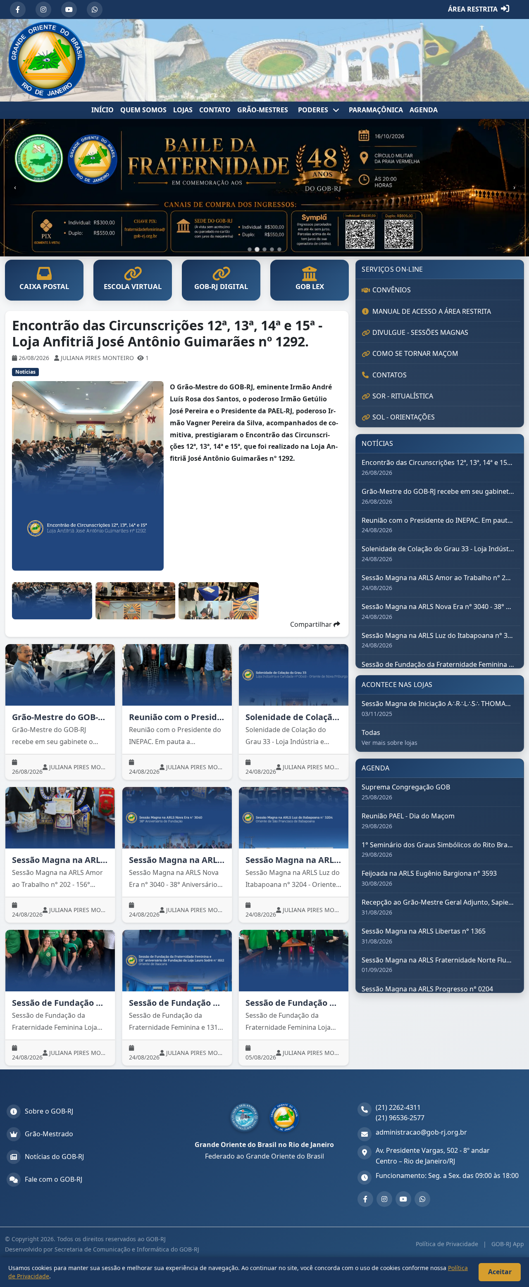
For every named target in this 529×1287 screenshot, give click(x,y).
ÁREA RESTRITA (473, 9)
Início (102, 109)
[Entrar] (505, 9)
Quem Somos (143, 109)
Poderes (314, 109)
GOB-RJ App (507, 1244)
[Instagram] (43, 9)
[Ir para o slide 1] (250, 249)
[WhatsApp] (94, 9)
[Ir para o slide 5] (279, 249)
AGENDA (424, 109)
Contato (215, 109)
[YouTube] (69, 9)
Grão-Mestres (262, 109)
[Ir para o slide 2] (257, 249)
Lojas (183, 109)
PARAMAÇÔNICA (376, 109)
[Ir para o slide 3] (264, 249)
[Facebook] (18, 9)
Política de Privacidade (448, 1244)
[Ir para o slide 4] (272, 249)
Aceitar (500, 1271)
